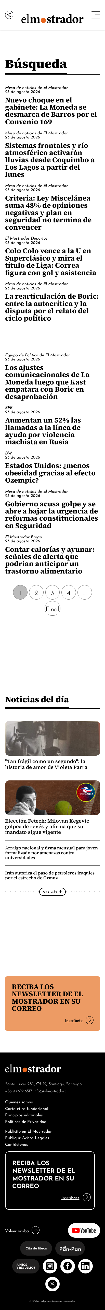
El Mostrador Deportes (26, 238)
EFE (8, 407)
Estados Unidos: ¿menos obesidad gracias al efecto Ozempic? (50, 473)
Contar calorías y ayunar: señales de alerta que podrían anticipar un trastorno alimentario (50, 560)
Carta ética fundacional (26, 1108)
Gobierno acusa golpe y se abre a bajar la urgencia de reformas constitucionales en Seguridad (51, 514)
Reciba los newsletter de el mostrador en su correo (47, 997)
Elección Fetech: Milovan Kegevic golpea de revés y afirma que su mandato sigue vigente (47, 826)
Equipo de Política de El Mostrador (37, 355)
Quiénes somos (19, 1101)
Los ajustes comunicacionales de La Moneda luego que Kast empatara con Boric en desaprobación (47, 381)
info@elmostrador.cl (50, 1090)
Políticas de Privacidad (25, 1121)
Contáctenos (16, 1144)
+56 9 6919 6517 (18, 1090)
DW (8, 453)
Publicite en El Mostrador (28, 1131)
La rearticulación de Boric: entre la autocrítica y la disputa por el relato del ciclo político (52, 307)
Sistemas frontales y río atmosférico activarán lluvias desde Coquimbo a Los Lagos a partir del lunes (50, 160)
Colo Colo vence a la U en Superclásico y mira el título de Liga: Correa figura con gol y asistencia (50, 261)
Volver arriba (17, 1230)
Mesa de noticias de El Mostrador (36, 87)
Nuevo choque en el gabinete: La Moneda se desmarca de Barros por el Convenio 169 (51, 110)
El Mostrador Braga (23, 536)
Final (52, 608)
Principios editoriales (24, 1114)
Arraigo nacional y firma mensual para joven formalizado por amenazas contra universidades (51, 853)
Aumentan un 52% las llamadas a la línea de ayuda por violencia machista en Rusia (43, 431)
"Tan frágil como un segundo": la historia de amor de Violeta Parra (46, 764)
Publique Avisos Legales (27, 1137)
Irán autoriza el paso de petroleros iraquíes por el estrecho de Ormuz (50, 875)
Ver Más (50, 892)
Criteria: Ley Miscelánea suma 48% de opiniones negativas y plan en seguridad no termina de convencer (48, 212)
